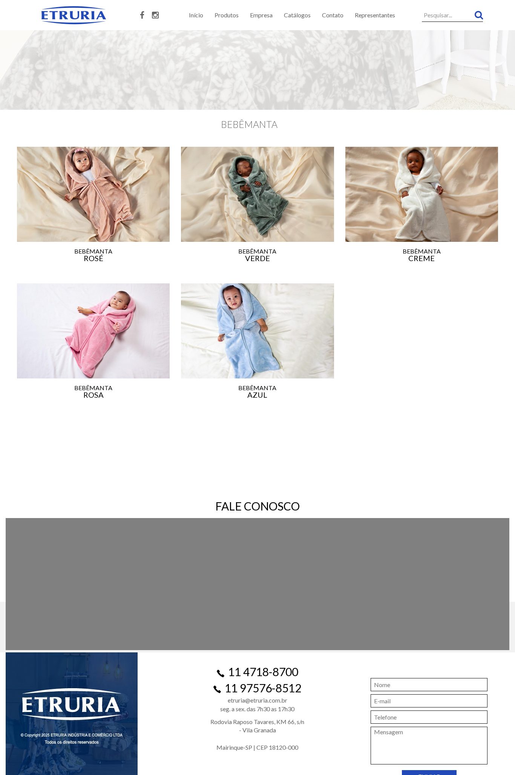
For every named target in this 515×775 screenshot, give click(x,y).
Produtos (227, 14)
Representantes (375, 14)
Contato (332, 14)
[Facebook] (142, 15)
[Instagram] (155, 15)
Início (196, 14)
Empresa (261, 14)
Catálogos (297, 14)
